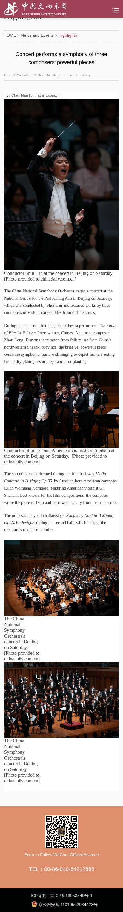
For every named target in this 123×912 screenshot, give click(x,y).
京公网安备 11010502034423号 (67, 904)
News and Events (37, 35)
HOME (10, 35)
